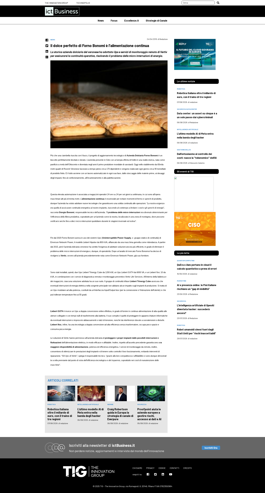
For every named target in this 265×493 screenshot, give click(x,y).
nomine (110, 404)
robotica (51, 404)
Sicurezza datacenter (187, 109)
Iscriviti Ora (211, 447)
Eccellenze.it (131, 20)
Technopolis (83, 3)
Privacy (150, 468)
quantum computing (185, 260)
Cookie (162, 468)
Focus (114, 20)
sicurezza (141, 404)
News (101, 20)
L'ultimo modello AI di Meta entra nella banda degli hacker (90, 412)
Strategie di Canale (156, 20)
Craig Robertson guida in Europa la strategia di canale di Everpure (120, 414)
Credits (187, 468)
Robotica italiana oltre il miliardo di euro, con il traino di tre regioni (59, 414)
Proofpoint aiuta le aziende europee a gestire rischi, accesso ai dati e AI (149, 414)
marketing (181, 281)
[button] (218, 3)
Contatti (174, 468)
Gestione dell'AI (184, 150)
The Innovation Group (56, 3)
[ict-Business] (62, 11)
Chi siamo (137, 468)
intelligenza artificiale (88, 404)
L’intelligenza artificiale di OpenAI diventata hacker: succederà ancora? (195, 309)
